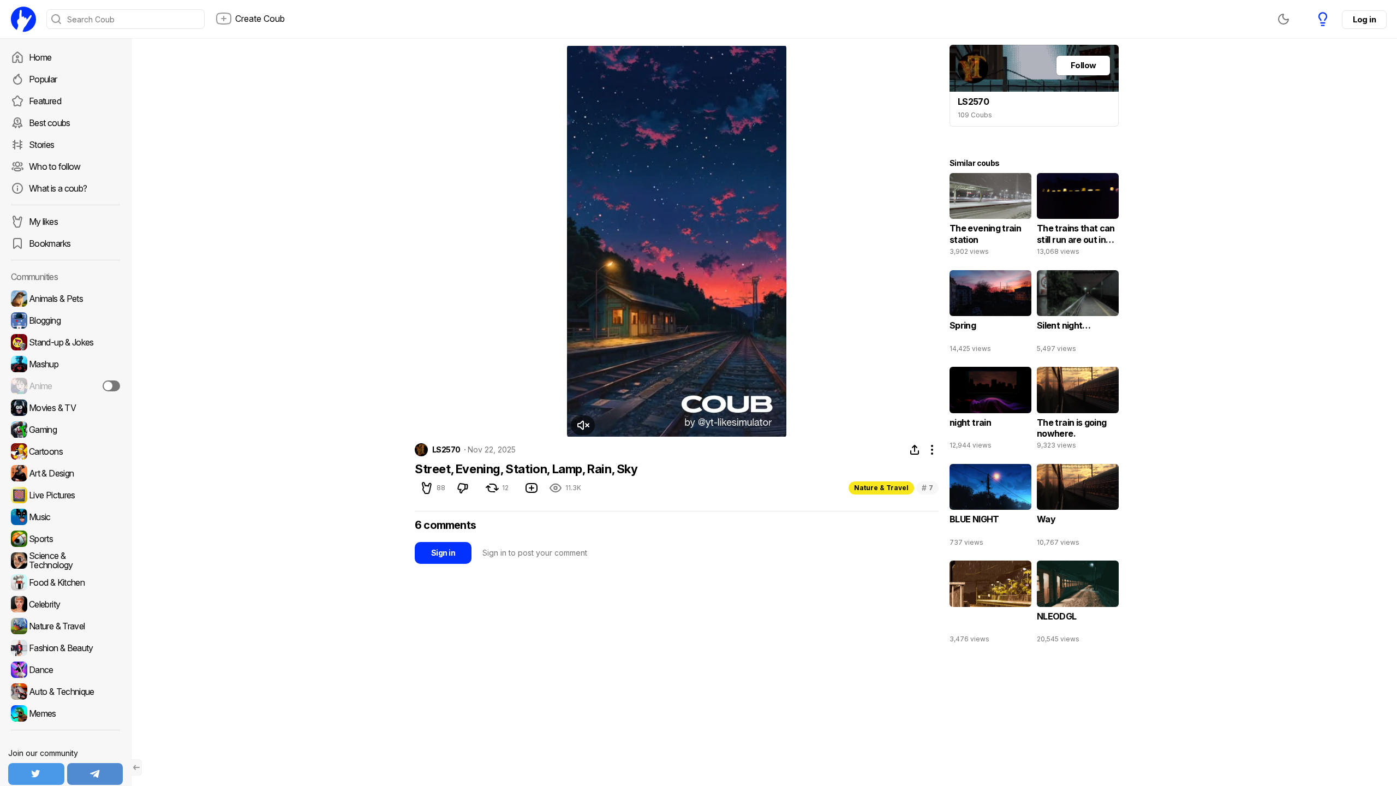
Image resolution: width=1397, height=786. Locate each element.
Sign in (443, 552)
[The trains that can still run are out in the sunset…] (1078, 216)
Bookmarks (49, 243)
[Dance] (65, 670)
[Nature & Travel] (65, 626)
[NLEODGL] (1078, 604)
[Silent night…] (1078, 314)
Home (40, 57)
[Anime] (65, 386)
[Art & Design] (65, 473)
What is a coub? (58, 188)
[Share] (914, 449)
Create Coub (260, 18)
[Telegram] (95, 774)
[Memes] (65, 713)
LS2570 (446, 450)
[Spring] (990, 314)
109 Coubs (975, 115)
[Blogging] (65, 320)
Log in (1364, 19)
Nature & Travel (881, 488)
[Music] (65, 517)
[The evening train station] (990, 216)
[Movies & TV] (65, 408)
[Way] (1078, 507)
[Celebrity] (65, 604)
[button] (583, 425)
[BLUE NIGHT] (990, 507)
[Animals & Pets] (65, 298)
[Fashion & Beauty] (65, 648)
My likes (43, 221)
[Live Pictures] (65, 495)
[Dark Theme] (1283, 19)
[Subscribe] (111, 385)
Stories (42, 144)
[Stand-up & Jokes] (65, 342)
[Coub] (23, 19)
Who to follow (55, 166)
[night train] (990, 410)
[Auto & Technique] (65, 691)
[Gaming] (65, 429)
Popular (43, 79)
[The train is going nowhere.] (1078, 410)
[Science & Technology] (65, 560)
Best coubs (49, 122)
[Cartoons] (65, 451)
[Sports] (65, 539)
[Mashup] (65, 364)
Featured (45, 101)
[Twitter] (36, 774)
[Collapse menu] (136, 767)
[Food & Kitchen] (65, 582)
